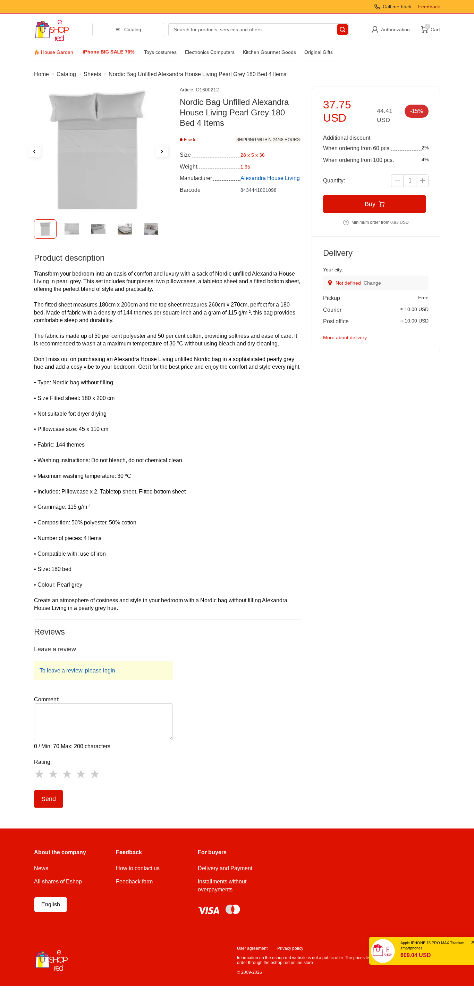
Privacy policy (290, 948)
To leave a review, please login (77, 670)
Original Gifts (318, 52)
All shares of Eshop (58, 881)
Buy (370, 204)
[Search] (342, 29)
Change (372, 283)
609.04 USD (399, 955)
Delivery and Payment (225, 868)
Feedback (429, 6)
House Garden (57, 52)
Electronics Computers (210, 52)
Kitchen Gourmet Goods (269, 52)
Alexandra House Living (270, 178)
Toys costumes (160, 52)
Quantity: (334, 180)
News (41, 868)
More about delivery (345, 337)
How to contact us (138, 868)
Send (48, 798)
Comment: (46, 699)
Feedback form (134, 881)
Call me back (397, 6)
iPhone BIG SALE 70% (108, 52)
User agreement (252, 948)
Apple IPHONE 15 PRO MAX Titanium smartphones (416, 945)
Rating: (43, 762)
